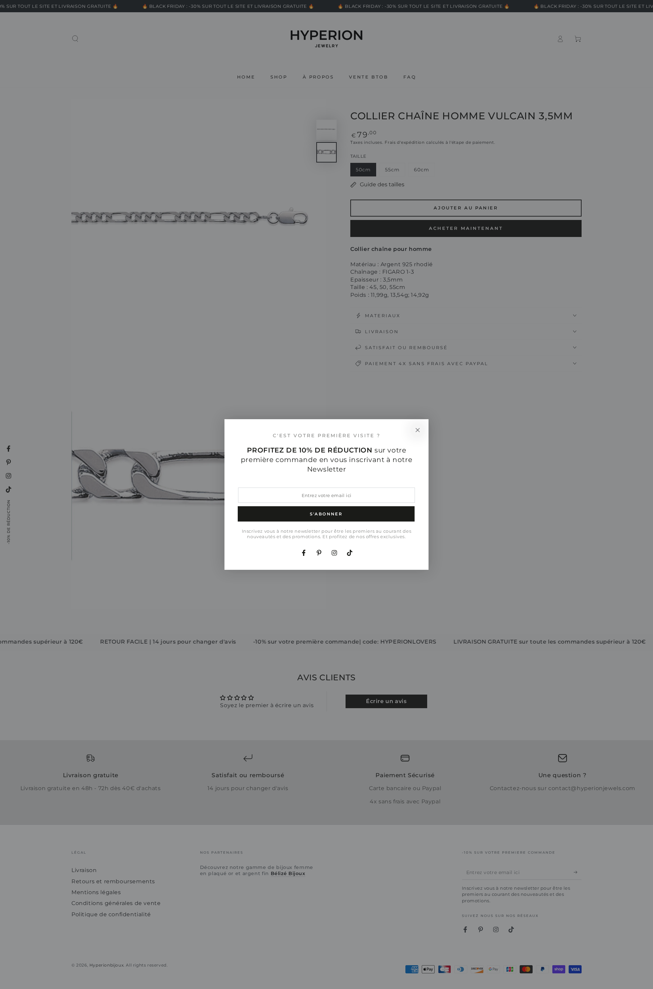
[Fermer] (417, 430)
